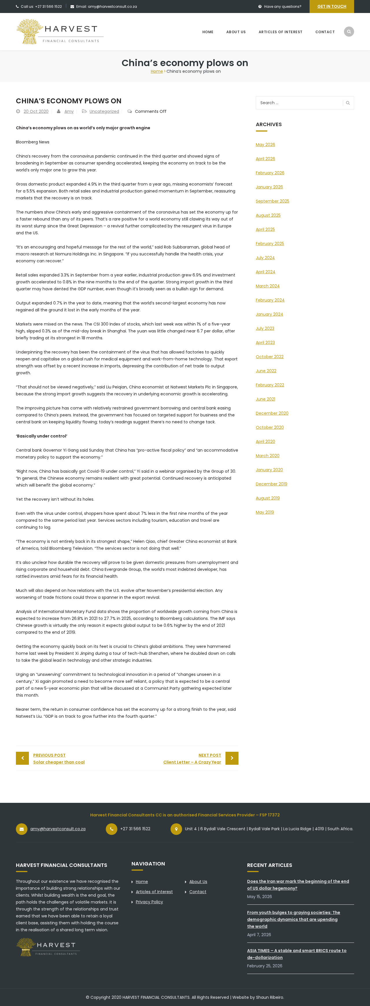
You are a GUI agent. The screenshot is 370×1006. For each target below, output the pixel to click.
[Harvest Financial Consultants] (69, 31)
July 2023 (265, 328)
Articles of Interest (281, 31)
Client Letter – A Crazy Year (192, 758)
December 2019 (271, 484)
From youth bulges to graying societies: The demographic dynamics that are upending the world (293, 919)
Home (208, 31)
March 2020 (268, 456)
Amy (69, 111)
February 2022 (270, 385)
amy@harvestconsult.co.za (58, 829)
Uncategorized (104, 111)
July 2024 (265, 258)
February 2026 (270, 173)
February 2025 (270, 243)
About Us (236, 31)
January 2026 (269, 187)
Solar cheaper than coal (59, 758)
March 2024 (268, 286)
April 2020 (265, 441)
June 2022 (266, 371)
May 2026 (265, 144)
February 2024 (270, 300)
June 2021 (265, 399)
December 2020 (272, 413)
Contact (325, 31)
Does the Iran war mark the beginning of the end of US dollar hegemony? (298, 884)
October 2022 (270, 357)
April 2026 (265, 159)
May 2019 (265, 512)
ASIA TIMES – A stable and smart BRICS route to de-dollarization (297, 954)
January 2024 (269, 314)
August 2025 (268, 215)
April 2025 (265, 229)
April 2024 (265, 272)
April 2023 (265, 342)
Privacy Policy (149, 902)
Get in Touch (331, 6)
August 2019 (268, 498)
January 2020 (269, 470)
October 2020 (270, 427)
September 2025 (272, 201)
